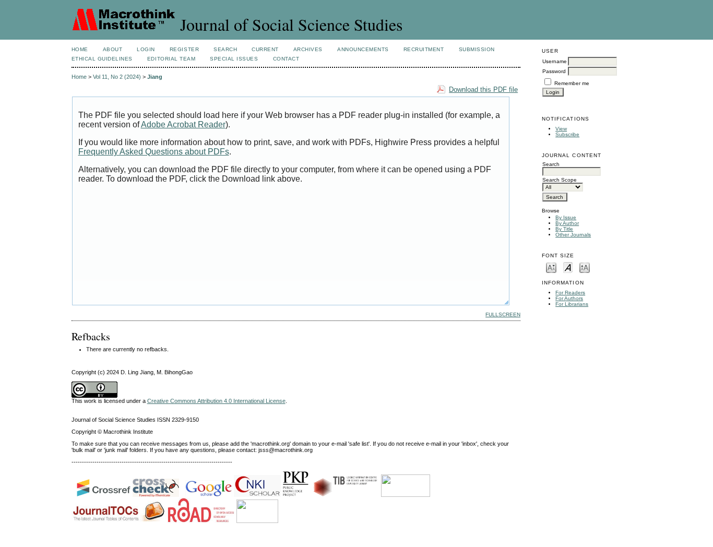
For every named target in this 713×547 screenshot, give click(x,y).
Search (225, 49)
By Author (567, 223)
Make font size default (568, 267)
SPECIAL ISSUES (234, 59)
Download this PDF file (483, 89)
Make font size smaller (551, 267)
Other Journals (573, 234)
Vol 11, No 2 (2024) (117, 77)
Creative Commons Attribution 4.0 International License (216, 401)
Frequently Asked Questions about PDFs (153, 151)
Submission (477, 49)
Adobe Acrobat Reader (183, 124)
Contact (286, 59)
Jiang (154, 77)
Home (80, 49)
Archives (308, 49)
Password (554, 71)
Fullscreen (502, 314)
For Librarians (571, 304)
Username (554, 61)
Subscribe (567, 134)
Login (146, 49)
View (561, 129)
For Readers (570, 292)
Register (184, 49)
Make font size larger (584, 267)
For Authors (569, 298)
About (113, 49)
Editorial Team (171, 59)
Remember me (571, 83)
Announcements (363, 49)
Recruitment (423, 49)
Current (265, 49)
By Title (564, 229)
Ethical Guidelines (102, 59)
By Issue (565, 217)
